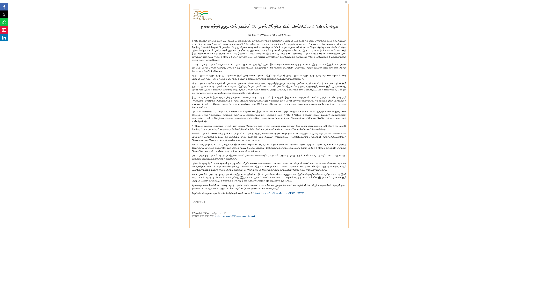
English (218, 215)
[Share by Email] (4, 30)
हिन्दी (234, 215)
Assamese (242, 215)
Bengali (251, 215)
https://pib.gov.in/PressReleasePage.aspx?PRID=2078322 (278, 193)
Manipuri (227, 215)
